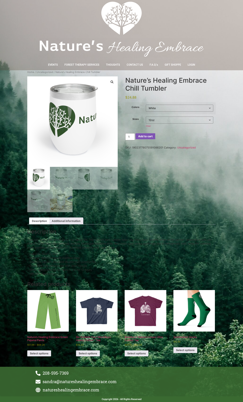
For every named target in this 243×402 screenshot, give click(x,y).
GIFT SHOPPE (173, 64)
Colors (135, 107)
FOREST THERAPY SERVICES (81, 64)
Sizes (135, 119)
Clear (148, 126)
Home (30, 72)
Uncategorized (44, 72)
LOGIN (191, 64)
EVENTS (53, 64)
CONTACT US (135, 64)
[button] (112, 82)
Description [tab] (39, 221)
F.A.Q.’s (154, 64)
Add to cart (145, 136)
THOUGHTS (113, 64)
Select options (39, 353)
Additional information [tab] (66, 221)
